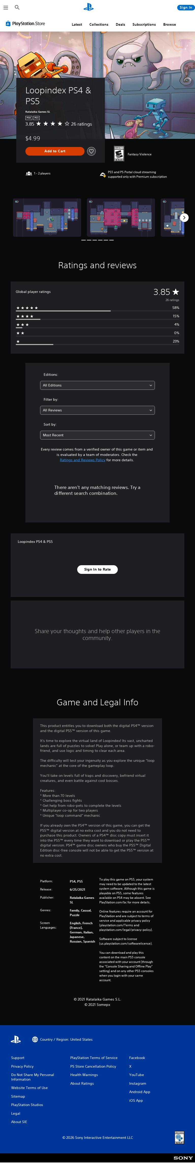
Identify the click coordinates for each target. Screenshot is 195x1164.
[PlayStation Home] (88, 8)
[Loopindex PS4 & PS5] (47, 217)
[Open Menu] (5, 7)
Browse (169, 24)
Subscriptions (144, 24)
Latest (77, 24)
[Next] (184, 217)
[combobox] (97, 385)
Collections (98, 24)
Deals (120, 24)
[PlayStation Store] (26, 23)
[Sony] (183, 1161)
